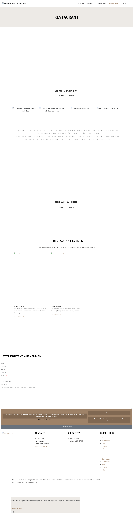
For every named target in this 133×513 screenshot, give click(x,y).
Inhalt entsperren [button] (109, 413)
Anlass (3, 375)
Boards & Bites (21, 307)
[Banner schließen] (12, 512)
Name (3, 363)
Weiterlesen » (19, 316)
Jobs (103, 449)
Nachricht (4, 384)
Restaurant (114, 3)
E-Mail (3, 369)
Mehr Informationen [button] (44, 419)
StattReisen (106, 441)
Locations (79, 3)
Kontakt (127, 3)
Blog (103, 443)
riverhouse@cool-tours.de (42, 446)
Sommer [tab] (61, 96)
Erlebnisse (101, 3)
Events (90, 3)
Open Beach (56, 307)
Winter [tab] (71, 96)
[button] (115, 454)
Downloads (106, 438)
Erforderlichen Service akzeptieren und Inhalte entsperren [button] (109, 420)
